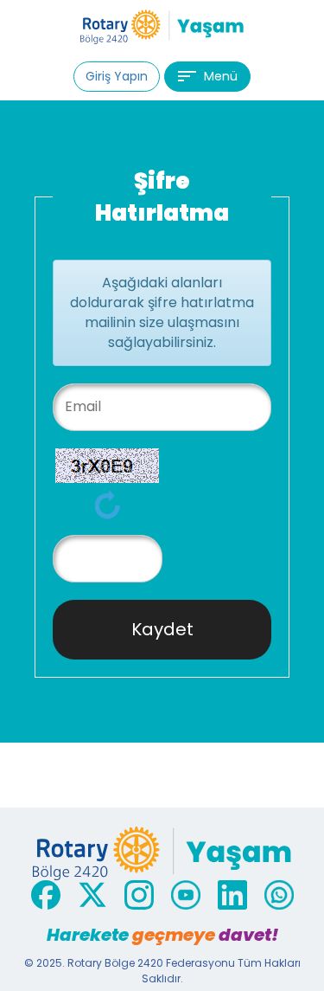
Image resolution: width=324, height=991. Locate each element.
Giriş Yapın (117, 76)
